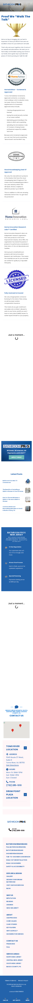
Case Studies (11, 924)
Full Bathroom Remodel (16, 847)
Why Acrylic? (12, 931)
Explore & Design (14, 873)
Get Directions (12, 765)
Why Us (9, 895)
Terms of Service (10, 981)
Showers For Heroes (15, 934)
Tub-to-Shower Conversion (18, 857)
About (9, 915)
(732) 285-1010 (14, 785)
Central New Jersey (14, 960)
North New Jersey (13, 957)
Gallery (9, 876)
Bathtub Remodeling (14, 850)
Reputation (11, 898)
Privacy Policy (23, 981)
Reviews (9, 901)
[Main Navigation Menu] (28, 4)
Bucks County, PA (13, 966)
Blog (8, 888)
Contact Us (12, 941)
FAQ (8, 947)
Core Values (11, 921)
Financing (10, 944)
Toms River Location (13, 748)
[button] (12, 730)
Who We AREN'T (12, 908)
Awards (9, 905)
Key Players (11, 927)
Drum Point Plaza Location (13, 794)
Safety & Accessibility (15, 866)
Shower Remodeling (14, 853)
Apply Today (16, 457)
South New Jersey (13, 963)
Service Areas (12, 954)
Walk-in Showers (13, 863)
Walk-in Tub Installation (16, 860)
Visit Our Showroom (15, 885)
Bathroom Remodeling (16, 844)
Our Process (11, 918)
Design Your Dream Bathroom (14, 880)
